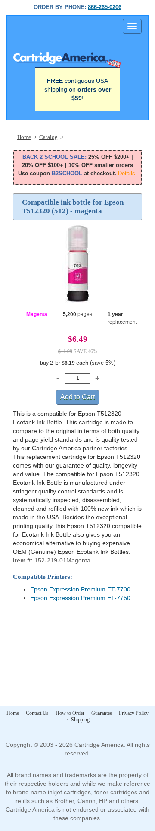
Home (12, 713)
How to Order (70, 713)
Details (126, 173)
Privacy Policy (134, 713)
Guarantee (101, 713)
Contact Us (37, 713)
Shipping (80, 720)
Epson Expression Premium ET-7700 (80, 589)
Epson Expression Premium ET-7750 (80, 597)
